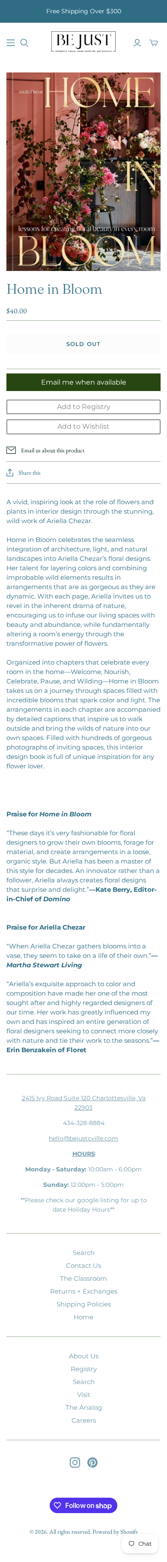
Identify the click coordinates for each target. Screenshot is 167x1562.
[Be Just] (83, 41)
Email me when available (83, 382)
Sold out (83, 343)
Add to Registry (83, 407)
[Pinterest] (92, 1462)
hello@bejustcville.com (83, 1138)
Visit (83, 1394)
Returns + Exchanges (83, 1291)
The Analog (84, 1407)
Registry (84, 1369)
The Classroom (83, 1278)
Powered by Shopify (115, 1531)
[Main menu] (10, 43)
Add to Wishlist (83, 426)
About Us (83, 1356)
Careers (84, 1420)
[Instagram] (75, 1462)
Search (84, 1253)
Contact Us (83, 1265)
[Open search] (24, 43)
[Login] (137, 43)
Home (83, 1317)
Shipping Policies (84, 1304)
